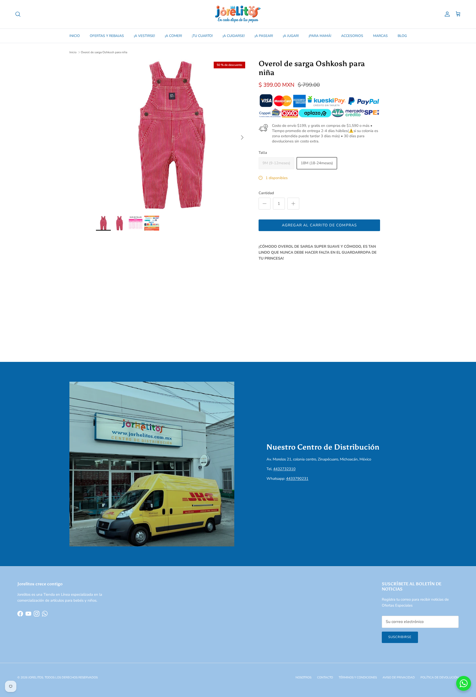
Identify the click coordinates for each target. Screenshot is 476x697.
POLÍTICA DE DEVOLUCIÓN (439, 677)
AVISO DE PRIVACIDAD (399, 677)
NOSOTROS (303, 677)
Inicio (73, 52)
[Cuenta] (446, 14)
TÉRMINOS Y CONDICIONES (358, 677)
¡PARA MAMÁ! (320, 35)
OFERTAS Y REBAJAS (107, 35)
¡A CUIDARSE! (234, 35)
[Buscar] (18, 14)
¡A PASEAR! (264, 35)
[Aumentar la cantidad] (293, 204)
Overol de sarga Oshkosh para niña (104, 52)
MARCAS (380, 35)
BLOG (402, 35)
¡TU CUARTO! (202, 35)
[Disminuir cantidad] (264, 204)
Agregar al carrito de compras (319, 225)
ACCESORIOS (352, 35)
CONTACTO (325, 677)
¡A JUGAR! (291, 35)
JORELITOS (35, 677)
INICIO (74, 35)
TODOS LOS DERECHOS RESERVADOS (71, 677)
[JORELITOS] (238, 14)
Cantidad (266, 192)
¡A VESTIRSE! (144, 35)
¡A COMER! (173, 35)
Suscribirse (400, 637)
